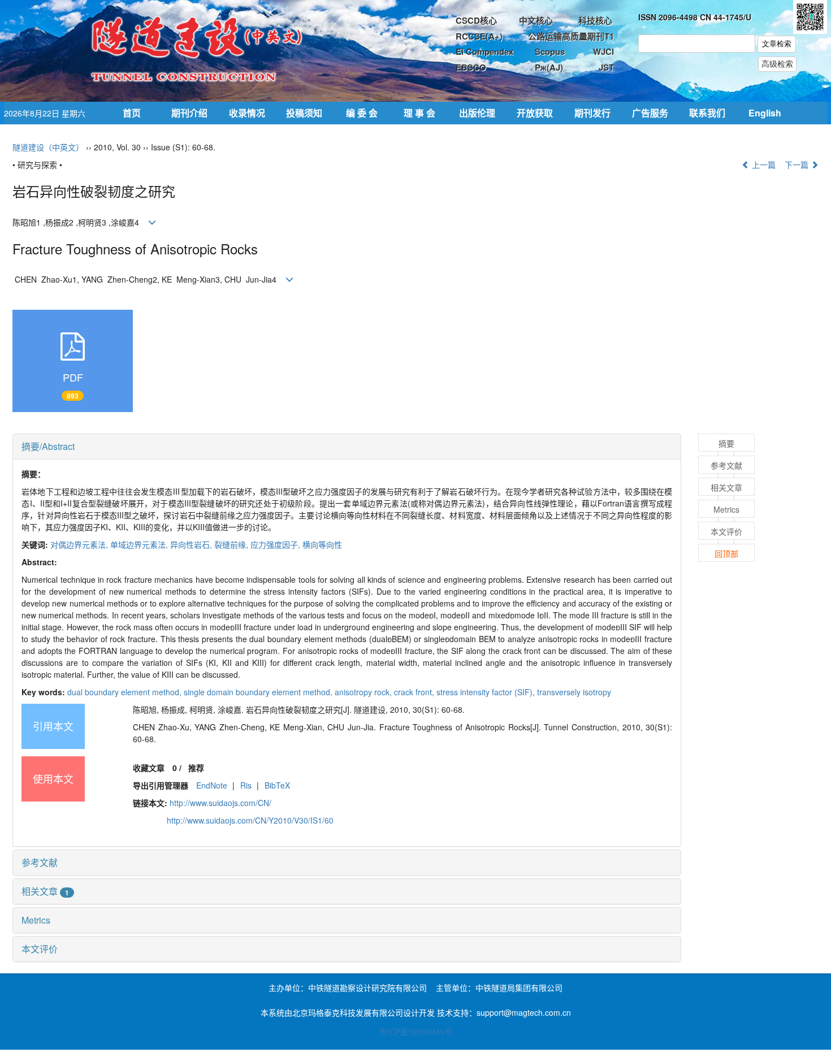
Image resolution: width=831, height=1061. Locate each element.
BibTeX (277, 785)
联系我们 (707, 112)
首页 (132, 112)
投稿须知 (304, 112)
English (764, 112)
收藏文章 (149, 767)
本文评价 (39, 948)
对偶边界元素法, (80, 544)
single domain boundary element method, (259, 692)
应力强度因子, (276, 544)
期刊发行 (592, 112)
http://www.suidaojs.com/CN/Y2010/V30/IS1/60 (250, 820)
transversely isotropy (574, 692)
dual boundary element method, (125, 692)
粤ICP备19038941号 (415, 1031)
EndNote (211, 785)
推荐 (196, 767)
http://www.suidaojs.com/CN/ (220, 802)
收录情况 (247, 112)
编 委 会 (362, 112)
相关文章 (45, 891)
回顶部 (726, 553)
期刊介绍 (189, 112)
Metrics (35, 919)
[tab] (347, 446)
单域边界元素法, (140, 544)
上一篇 (763, 164)
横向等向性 (322, 544)
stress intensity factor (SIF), (486, 692)
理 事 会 (419, 112)
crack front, (415, 692)
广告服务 (650, 112)
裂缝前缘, (232, 544)
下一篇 (798, 164)
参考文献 (39, 862)
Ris (246, 785)
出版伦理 (477, 112)
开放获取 (535, 112)
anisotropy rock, (364, 692)
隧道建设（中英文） (48, 147)
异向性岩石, (192, 544)
